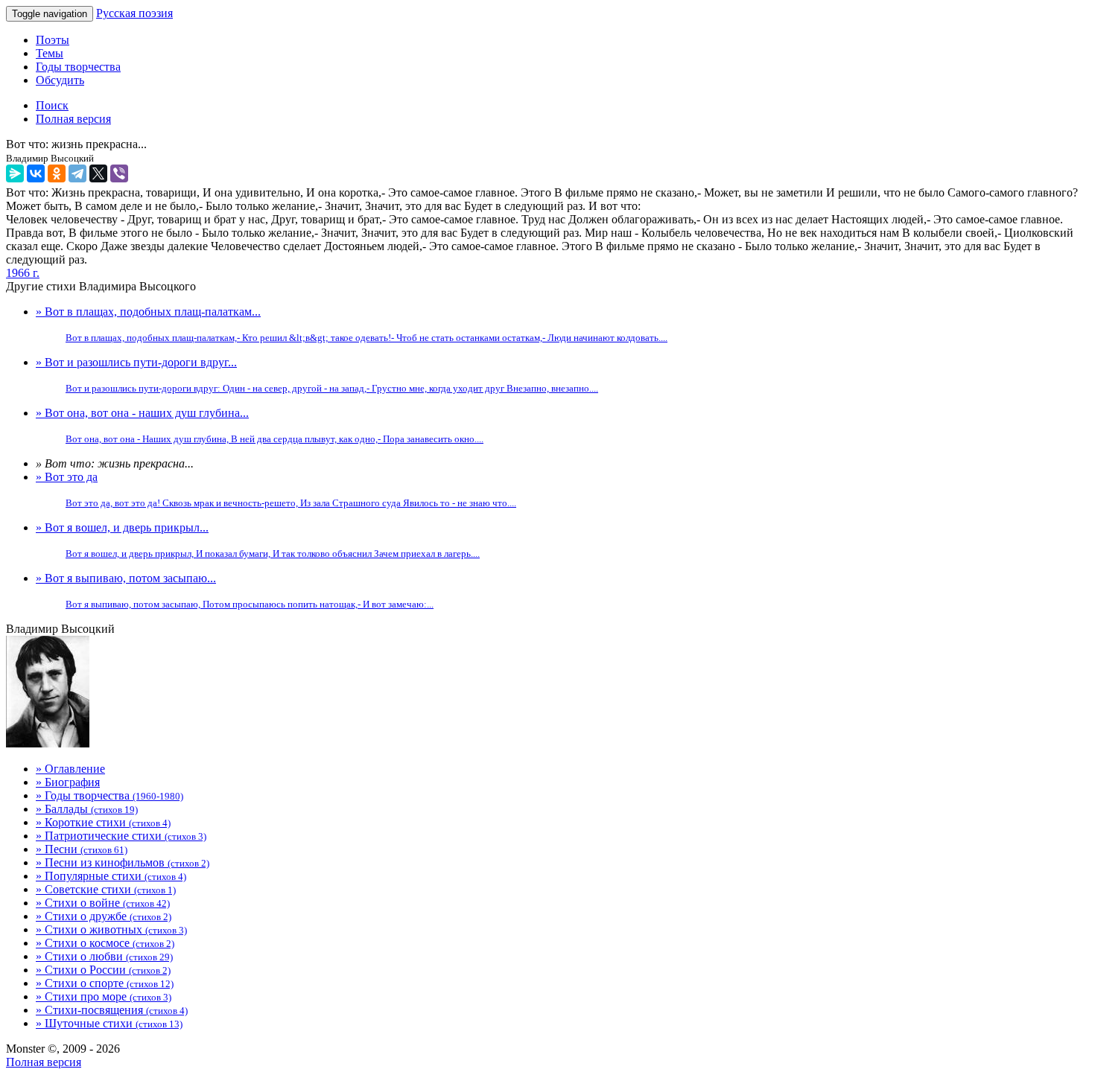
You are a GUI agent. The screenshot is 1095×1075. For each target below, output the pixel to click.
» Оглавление (70, 768)
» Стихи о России (103, 969)
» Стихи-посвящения (112, 1010)
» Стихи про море (103, 996)
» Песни (81, 849)
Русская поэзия (134, 13)
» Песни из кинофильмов (122, 862)
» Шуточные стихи (109, 1023)
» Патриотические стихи (121, 835)
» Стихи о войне (103, 902)
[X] (98, 173)
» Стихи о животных (111, 929)
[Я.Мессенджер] (15, 173)
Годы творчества (78, 66)
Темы (49, 53)
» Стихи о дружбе (103, 916)
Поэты (52, 40)
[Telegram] (77, 173)
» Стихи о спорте (105, 983)
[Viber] (119, 173)
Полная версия (43, 1062)
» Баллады (87, 809)
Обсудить (60, 80)
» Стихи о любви (104, 956)
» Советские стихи (106, 889)
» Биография (68, 782)
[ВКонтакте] (36, 173)
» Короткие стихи (103, 822)
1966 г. (22, 273)
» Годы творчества (109, 795)
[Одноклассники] (57, 173)
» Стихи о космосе (105, 943)
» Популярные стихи (111, 876)
